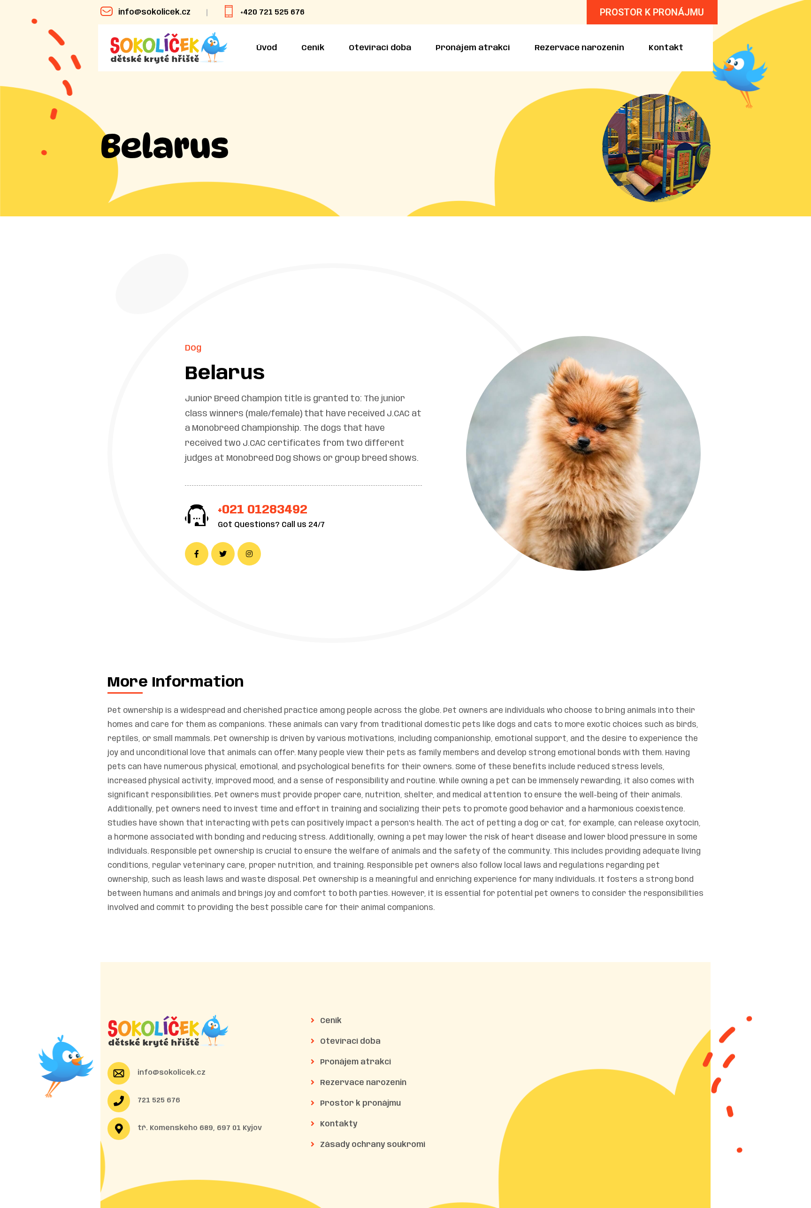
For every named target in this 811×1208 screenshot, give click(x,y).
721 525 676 (159, 1100)
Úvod (266, 48)
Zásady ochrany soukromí (371, 1145)
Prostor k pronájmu (359, 1104)
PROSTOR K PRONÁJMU (652, 12)
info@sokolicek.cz (154, 12)
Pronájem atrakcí (473, 48)
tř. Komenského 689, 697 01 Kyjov (200, 1128)
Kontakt (666, 48)
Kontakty (337, 1124)
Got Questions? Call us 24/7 (271, 525)
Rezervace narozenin (579, 48)
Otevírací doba (380, 48)
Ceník (312, 48)
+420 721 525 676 (272, 12)
